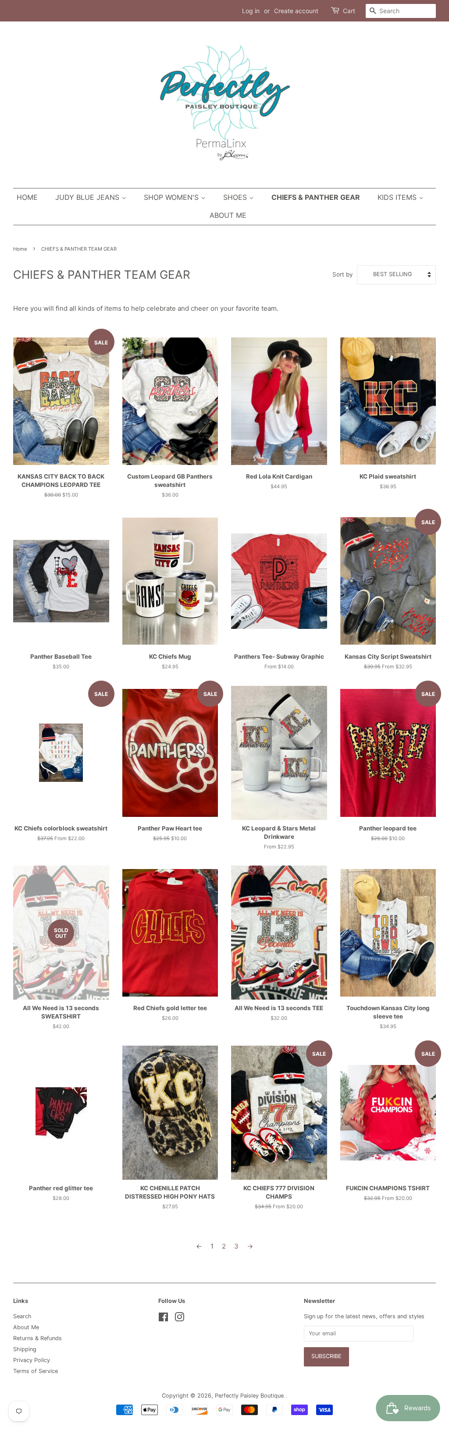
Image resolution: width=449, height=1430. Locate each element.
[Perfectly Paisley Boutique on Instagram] (179, 1319)
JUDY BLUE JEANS (88, 197)
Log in (251, 10)
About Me (228, 215)
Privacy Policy (31, 1360)
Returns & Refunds (37, 1338)
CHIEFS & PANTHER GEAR (315, 197)
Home (27, 197)
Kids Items (398, 197)
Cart (349, 10)
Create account (296, 10)
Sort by (342, 274)
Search (22, 1316)
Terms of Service (35, 1371)
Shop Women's (172, 197)
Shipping (24, 1349)
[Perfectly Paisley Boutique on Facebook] (163, 1319)
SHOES (236, 197)
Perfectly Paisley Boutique (250, 1395)
